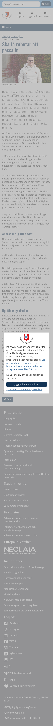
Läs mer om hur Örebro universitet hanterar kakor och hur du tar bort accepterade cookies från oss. (25, 364)
